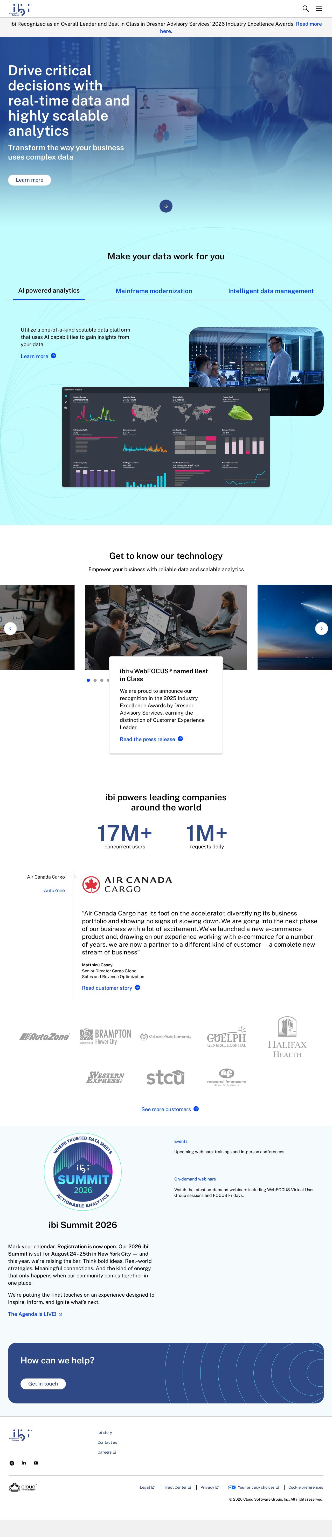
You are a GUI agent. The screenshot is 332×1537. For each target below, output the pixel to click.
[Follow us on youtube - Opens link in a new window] (35, 1463)
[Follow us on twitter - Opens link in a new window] (12, 1463)
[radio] (88, 680)
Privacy (207, 1487)
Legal (145, 1487)
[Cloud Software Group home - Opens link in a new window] (23, 1487)
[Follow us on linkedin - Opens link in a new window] (23, 1462)
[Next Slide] (321, 628)
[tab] (49, 290)
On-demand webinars (195, 1179)
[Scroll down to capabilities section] (166, 206)
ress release (147, 739)
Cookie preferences (305, 1487)
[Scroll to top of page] (318, 1522)
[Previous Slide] (10, 628)
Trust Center (175, 1487)
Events (181, 1141)
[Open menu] (318, 8)
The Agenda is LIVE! (33, 1314)
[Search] (305, 8)
